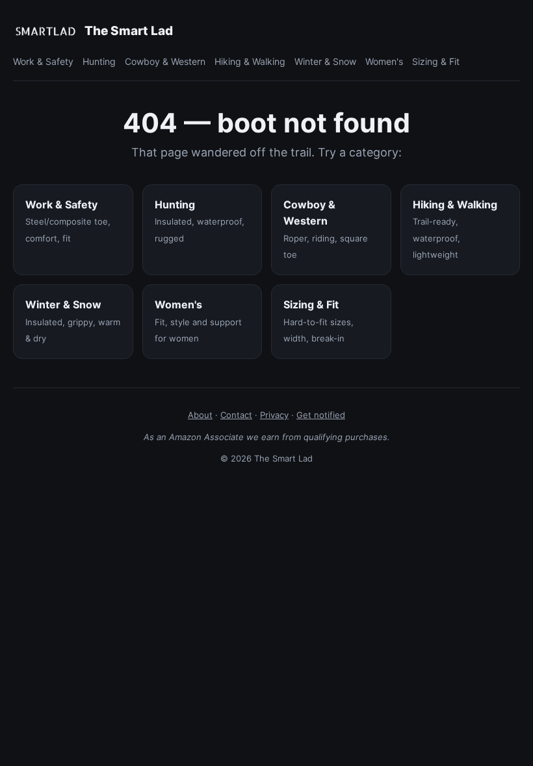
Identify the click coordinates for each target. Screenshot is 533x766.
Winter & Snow (325, 61)
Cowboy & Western (165, 61)
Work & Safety (43, 61)
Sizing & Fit (436, 61)
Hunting (99, 61)
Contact (236, 415)
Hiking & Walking (249, 61)
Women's (384, 61)
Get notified (320, 415)
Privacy (274, 415)
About (200, 415)
